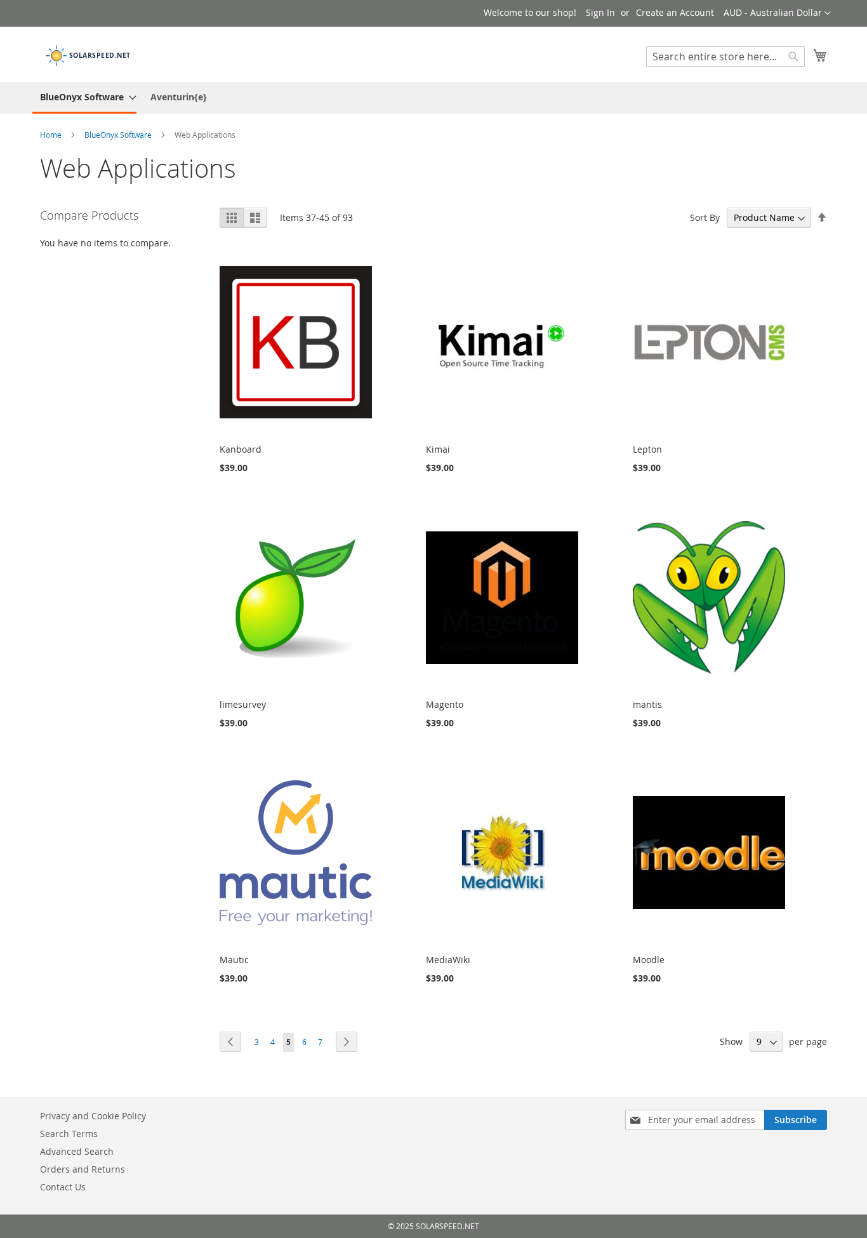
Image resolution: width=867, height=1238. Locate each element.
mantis (647, 704)
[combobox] (725, 56)
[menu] (433, 98)
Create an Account (675, 12)
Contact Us (63, 1187)
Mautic (234, 960)
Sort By (705, 217)
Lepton (647, 449)
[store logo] (94, 53)
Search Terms (69, 1134)
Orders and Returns (82, 1169)
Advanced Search (77, 1151)
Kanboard (240, 449)
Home (51, 135)
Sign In (600, 12)
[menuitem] (84, 98)
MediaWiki (448, 960)
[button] (777, 13)
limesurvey (243, 704)
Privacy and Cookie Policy (93, 1116)
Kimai (438, 449)
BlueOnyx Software (119, 135)
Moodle (649, 960)
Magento (444, 704)
